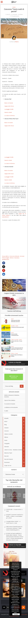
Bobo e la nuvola (8, 122)
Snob (7, 511)
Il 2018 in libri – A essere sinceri (13, 509)
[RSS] (23, 607)
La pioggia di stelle (8, 109)
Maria (21, 14)
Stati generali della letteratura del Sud (15, 321)
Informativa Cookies (22, 614)
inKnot (12, 258)
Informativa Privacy (14, 616)
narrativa (17, 258)
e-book (22, 256)
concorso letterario (14, 256)
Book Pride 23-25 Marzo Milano (17, 355)
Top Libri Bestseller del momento (14, 481)
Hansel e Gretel (8, 112)
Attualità (13, 325)
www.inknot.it (5, 217)
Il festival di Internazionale (17, 327)
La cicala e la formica (9, 115)
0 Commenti (14, 14)
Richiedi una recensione (14, 377)
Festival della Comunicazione (15, 334)
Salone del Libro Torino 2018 (16, 341)
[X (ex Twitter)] (8, 607)
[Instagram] (4, 607)
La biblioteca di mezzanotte (11, 407)
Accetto (16, 614)
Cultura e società (14, 339)
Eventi (14, 7)
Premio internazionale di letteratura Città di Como (17, 348)
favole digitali (6, 258)
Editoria (12, 353)
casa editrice (6, 256)
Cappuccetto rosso (9, 173)
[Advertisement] (13, 53)
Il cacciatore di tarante (9, 404)
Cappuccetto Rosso (9, 106)
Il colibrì (6, 411)
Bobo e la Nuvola (8, 103)
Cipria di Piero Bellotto (9, 400)
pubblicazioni (6, 259)
